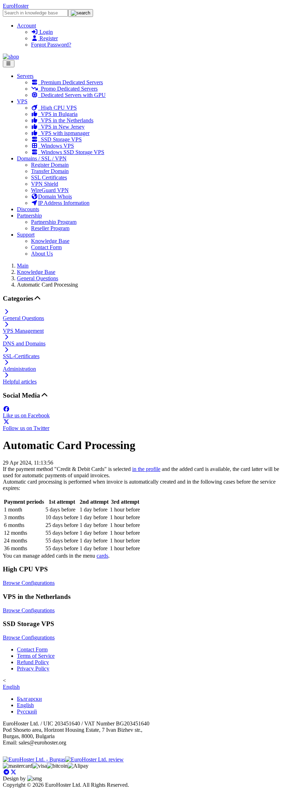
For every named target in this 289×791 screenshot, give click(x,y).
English (11, 687)
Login (45, 32)
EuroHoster (16, 6)
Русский (27, 712)
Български (29, 699)
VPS (22, 101)
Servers (25, 76)
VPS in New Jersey (61, 127)
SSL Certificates (49, 177)
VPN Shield (44, 184)
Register (48, 38)
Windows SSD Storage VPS (71, 152)
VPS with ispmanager (64, 133)
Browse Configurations (29, 583)
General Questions (37, 278)
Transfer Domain (50, 171)
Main (23, 266)
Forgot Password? (51, 45)
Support (26, 235)
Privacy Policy (33, 669)
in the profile (146, 469)
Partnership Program (53, 222)
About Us (42, 254)
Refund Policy (33, 662)
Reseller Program (50, 228)
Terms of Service (36, 656)
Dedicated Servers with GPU (72, 95)
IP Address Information (64, 203)
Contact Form (46, 247)
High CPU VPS (57, 108)
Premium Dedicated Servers (70, 82)
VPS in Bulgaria (58, 114)
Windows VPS (56, 146)
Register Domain (50, 165)
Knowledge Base (50, 241)
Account (26, 26)
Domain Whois (55, 197)
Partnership (29, 216)
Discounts (28, 209)
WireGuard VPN (50, 190)
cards (102, 556)
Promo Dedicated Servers (68, 89)
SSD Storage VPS (60, 139)
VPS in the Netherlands (65, 120)
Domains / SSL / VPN (42, 158)
